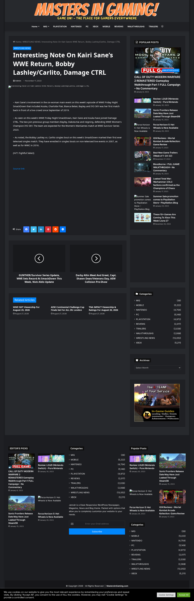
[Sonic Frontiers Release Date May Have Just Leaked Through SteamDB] (142, 113)
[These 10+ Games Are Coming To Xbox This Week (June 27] (142, 217)
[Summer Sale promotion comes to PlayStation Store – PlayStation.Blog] (142, 203)
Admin (18, 81)
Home (34, 26)
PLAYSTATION (60, 26)
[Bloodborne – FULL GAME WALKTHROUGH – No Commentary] (142, 167)
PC (87, 26)
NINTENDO (76, 26)
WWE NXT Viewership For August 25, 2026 (26, 308)
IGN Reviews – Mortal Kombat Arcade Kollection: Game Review (166, 141)
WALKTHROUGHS (135, 26)
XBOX (95, 26)
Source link (19, 168)
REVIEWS (118, 26)
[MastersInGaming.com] (97, 11)
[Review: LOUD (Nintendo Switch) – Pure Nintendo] (142, 100)
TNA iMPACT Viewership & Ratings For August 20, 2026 (103, 308)
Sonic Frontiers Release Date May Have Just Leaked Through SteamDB (166, 113)
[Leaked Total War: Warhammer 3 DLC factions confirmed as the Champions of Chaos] (142, 182)
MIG (45, 26)
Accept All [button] (183, 595)
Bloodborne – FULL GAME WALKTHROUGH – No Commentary (166, 167)
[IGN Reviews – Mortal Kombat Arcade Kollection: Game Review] (142, 141)
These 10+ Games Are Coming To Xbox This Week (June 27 (164, 217)
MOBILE (106, 26)
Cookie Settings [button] (166, 595)
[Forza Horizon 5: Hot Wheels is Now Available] (142, 129)
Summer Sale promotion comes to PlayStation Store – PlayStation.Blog (165, 199)
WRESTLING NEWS (31, 42)
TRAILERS (153, 26)
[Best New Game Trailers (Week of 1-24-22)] (142, 156)
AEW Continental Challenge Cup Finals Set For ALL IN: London (67, 308)
